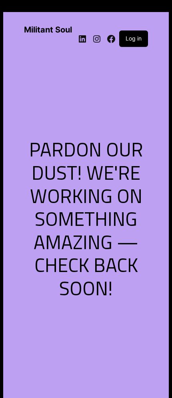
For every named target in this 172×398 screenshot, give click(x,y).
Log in (134, 38)
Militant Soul (48, 30)
